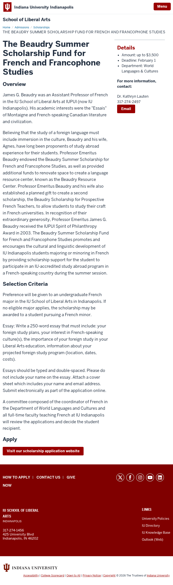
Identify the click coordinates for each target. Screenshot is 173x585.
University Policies (155, 519)
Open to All (73, 575)
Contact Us (48, 477)
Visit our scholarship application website (43, 451)
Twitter (120, 477)
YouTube (150, 477)
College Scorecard (52, 575)
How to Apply (16, 477)
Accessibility (31, 575)
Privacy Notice (92, 575)
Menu (162, 6)
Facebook (130, 477)
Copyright (109, 575)
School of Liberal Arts (26, 19)
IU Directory (151, 526)
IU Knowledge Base (156, 533)
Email (126, 108)
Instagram (140, 477)
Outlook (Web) (152, 540)
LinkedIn (160, 477)
